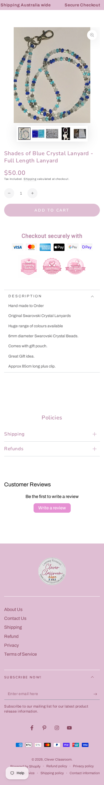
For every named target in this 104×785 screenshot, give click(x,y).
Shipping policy (52, 773)
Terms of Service (20, 654)
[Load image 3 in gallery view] (52, 133)
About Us (13, 609)
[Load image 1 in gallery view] (24, 133)
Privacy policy (83, 766)
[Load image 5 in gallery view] (80, 133)
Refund (11, 636)
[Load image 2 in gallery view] (38, 133)
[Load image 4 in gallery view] (66, 133)
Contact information (85, 773)
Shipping (30, 178)
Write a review (52, 507)
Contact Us (15, 618)
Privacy (11, 645)
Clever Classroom (58, 759)
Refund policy (56, 766)
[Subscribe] (96, 694)
